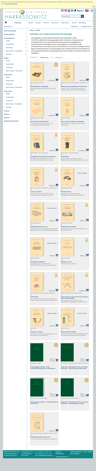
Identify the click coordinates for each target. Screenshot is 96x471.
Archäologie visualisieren (37, 261)
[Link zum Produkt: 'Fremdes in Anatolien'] (37, 326)
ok (94, 6)
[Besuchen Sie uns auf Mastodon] (68, 11)
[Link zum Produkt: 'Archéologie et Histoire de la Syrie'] (37, 431)
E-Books (6, 111)
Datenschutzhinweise (76, 451)
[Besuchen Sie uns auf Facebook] (71, 11)
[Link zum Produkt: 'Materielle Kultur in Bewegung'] (37, 80)
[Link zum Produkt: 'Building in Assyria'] (67, 256)
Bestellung (82, 22)
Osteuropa (9, 47)
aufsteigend (58, 57)
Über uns (46, 22)
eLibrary (6, 114)
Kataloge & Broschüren (11, 121)
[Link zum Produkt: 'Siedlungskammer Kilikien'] (67, 221)
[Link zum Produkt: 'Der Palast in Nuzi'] (67, 185)
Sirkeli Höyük (65, 156)
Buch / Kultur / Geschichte (14, 51)
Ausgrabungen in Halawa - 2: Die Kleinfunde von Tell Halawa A (44, 402)
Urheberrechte (60, 453)
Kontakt (38, 22)
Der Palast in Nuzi (66, 191)
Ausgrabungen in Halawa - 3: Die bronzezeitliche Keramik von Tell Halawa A (42, 367)
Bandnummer (44, 57)
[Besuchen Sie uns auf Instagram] (65, 11)
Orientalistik (10, 44)
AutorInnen (54, 22)
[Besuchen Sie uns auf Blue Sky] (62, 11)
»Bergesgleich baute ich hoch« (39, 226)
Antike (8, 41)
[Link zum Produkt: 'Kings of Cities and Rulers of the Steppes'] (67, 115)
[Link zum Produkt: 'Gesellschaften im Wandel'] (67, 326)
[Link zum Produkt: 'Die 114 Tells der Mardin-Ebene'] (37, 115)
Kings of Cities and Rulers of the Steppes (72, 121)
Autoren (6, 117)
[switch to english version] (87, 10)
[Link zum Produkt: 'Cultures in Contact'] (37, 185)
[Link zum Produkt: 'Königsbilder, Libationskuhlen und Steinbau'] (37, 150)
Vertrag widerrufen (61, 456)
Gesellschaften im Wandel (68, 332)
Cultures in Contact (36, 191)
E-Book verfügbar (82, 173)
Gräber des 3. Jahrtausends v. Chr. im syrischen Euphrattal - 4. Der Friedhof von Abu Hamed (74, 367)
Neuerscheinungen (10, 30)
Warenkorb (74, 26)
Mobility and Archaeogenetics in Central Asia (74, 86)
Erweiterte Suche (86, 26)
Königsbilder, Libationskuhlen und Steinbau (43, 156)
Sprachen (9, 54)
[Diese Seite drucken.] (92, 10)
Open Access (65, 22)
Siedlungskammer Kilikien (68, 226)
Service (74, 22)
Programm (18, 22)
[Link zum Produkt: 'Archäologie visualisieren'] (37, 256)
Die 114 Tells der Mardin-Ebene (39, 121)
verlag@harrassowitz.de (45, 455)
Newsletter (7, 26)
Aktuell (30, 22)
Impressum (59, 451)
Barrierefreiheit (74, 453)
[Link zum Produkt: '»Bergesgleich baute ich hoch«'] (37, 221)
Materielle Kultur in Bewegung (39, 86)
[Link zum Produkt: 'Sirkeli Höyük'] (67, 150)
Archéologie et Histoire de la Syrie (40, 437)
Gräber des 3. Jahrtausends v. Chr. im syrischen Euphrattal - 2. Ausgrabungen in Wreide (74, 402)
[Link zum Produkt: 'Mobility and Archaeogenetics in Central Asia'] (67, 80)
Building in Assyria (66, 261)
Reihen (32, 30)
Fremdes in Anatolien (36, 332)
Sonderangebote (9, 34)
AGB (85, 451)
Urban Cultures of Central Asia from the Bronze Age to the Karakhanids (74, 297)
